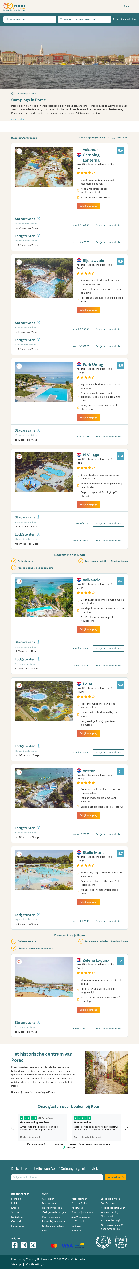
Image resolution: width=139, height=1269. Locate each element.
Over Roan (48, 1198)
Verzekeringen (79, 1198)
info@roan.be (77, 1259)
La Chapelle (78, 1221)
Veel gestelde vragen (54, 1212)
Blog (44, 1230)
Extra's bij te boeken (53, 1221)
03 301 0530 (60, 1259)
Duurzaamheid (50, 1203)
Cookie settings (35, 1264)
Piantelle (76, 1230)
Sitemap (16, 1264)
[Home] (12, 93)
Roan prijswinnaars (82, 1212)
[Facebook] (14, 1245)
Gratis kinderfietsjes (53, 1225)
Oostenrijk (17, 1221)
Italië (14, 1203)
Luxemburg (17, 1225)
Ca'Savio (76, 1225)
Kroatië (15, 1207)
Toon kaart (122, 137)
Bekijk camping (88, 205)
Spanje (15, 1212)
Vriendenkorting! (110, 1220)
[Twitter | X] (32, 1245)
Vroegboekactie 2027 (113, 1207)
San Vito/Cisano (80, 1216)
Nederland (17, 1216)
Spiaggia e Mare (110, 1198)
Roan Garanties (51, 1216)
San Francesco (109, 1203)
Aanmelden (114, 1177)
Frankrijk (16, 1198)
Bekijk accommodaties (108, 225)
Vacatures (77, 1207)
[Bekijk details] (38, 218)
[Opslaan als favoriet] (19, 151)
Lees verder (17, 119)
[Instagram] (23, 1245)
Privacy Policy (79, 1203)
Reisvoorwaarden (52, 1207)
